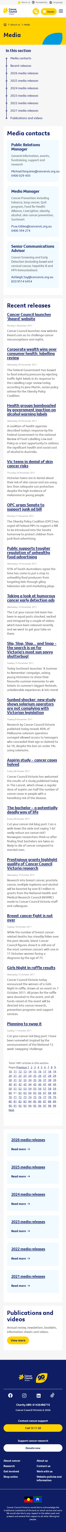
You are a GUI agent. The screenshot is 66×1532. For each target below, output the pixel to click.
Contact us (43, 1466)
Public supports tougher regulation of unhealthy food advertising (28, 552)
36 (39, 1080)
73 (25, 1097)
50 (10, 1088)
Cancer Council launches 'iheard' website (29, 316)
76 (39, 1097)
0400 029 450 (20, 175)
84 (30, 1101)
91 (15, 1105)
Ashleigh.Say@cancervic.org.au (32, 277)
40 (10, 1084)
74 (30, 1097)
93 (25, 1105)
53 (25, 1088)
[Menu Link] (60, 12)
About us (25, 2)
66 (39, 1093)
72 (20, 1097)
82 (20, 1101)
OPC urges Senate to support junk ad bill (25, 507)
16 (39, 1071)
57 (44, 1088)
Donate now (33, 1448)
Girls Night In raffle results (31, 967)
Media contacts (20, 58)
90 (10, 1105)
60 (10, 1093)
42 (20, 1084)
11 (15, 1071)
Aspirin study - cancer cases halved (32, 762)
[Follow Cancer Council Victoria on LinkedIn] (40, 1396)
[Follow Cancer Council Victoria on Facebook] (12, 1396)
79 (54, 1097)
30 (10, 1080)
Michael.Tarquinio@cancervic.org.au (35, 171)
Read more (18, 1149)
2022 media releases (28, 1248)
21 (15, 1076)
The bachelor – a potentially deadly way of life (32, 810)
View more (18, 1340)
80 (10, 1101)
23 (25, 1076)
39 (54, 1080)
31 (15, 1080)
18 (49, 1071)
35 (34, 1080)
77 (44, 1097)
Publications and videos (26, 118)
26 (39, 1076)
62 (20, 1093)
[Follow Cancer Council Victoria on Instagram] (26, 1396)
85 (34, 1101)
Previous (21, 1067)
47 (44, 1084)
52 (20, 1088)
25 (34, 1076)
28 (49, 1076)
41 (15, 1084)
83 (25, 1101)
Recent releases (20, 66)
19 (54, 1071)
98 (49, 1105)
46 (39, 1084)
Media (27, 24)
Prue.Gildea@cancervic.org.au (31, 226)
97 (44, 1105)
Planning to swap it (24, 1023)
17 (44, 1071)
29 (54, 1076)
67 (44, 1093)
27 (44, 1076)
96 (39, 1105)
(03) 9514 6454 (21, 281)
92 (20, 1105)
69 (54, 1093)
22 (20, 1076)
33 (25, 1080)
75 (34, 1097)
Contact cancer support (33, 1420)
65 (34, 1093)
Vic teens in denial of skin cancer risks (30, 463)
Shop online (11, 1476)
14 (30, 1071)
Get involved (11, 1471)
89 (54, 1101)
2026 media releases (28, 1139)
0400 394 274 (20, 230)
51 (15, 1088)
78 (49, 1097)
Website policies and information (49, 1478)
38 (49, 1080)
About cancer (12, 1460)
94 (30, 1105)
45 (34, 1084)
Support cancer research (33, 1440)
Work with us (44, 1471)
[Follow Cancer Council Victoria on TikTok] (54, 1396)
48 (49, 1084)
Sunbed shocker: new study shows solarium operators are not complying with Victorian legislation (31, 706)
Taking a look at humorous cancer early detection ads (31, 598)
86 (39, 1101)
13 (25, 1071)
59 (54, 1088)
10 (10, 1071)
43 (25, 1084)
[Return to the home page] (10, 13)
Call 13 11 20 (33, 1428)
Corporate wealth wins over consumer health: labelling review (32, 353)
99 (54, 1105)
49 (54, 1084)
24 (30, 1076)
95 (34, 1105)
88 (49, 1101)
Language (57, 2)
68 (49, 1093)
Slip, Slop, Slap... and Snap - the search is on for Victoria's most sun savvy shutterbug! (31, 650)
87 (44, 1101)
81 (15, 1101)
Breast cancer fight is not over (30, 917)
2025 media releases (28, 1166)
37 (44, 1080)
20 (10, 1076)
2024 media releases (28, 1194)
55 (34, 1088)
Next (11, 1110)
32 (20, 1080)
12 (20, 1071)
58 (49, 1088)
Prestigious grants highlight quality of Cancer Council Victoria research (32, 864)
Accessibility (41, 2)
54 (30, 1088)
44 (30, 1084)
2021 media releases (28, 1276)
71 (15, 1097)
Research (9, 1466)
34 (30, 1080)
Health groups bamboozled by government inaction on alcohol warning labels (31, 410)
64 (30, 1093)
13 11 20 (36, 11)
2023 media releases (28, 1221)
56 (39, 1088)
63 (25, 1093)
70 (10, 1097)
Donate (50, 11)
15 (34, 1071)
